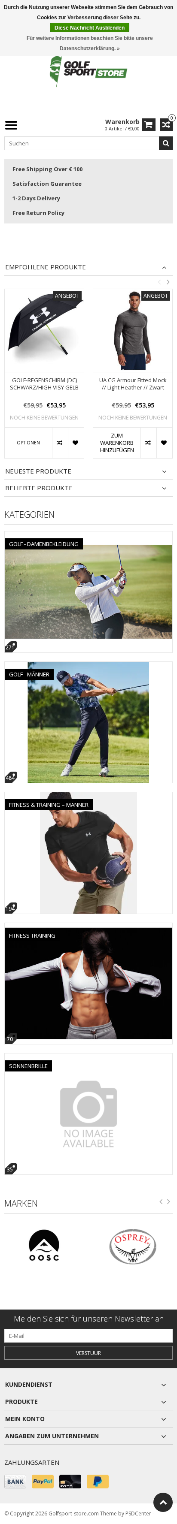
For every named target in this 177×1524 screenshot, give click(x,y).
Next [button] (168, 282)
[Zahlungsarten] (15, 1481)
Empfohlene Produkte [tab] (45, 267)
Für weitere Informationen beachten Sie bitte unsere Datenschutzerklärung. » (90, 43)
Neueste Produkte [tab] (38, 471)
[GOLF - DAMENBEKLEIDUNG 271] (88, 536)
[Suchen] (166, 143)
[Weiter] (169, 1203)
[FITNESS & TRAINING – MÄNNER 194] (88, 797)
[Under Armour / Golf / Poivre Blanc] (88, 70)
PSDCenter (138, 1513)
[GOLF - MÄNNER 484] (88, 666)
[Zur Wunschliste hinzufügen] (76, 443)
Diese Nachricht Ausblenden (90, 28)
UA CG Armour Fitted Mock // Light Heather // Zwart (133, 384)
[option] (44, 378)
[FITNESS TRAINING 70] (88, 927)
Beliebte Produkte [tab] (39, 488)
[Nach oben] (163, 1502)
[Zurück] (161, 1203)
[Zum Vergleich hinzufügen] (60, 443)
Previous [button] (159, 282)
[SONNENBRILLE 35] (88, 1058)
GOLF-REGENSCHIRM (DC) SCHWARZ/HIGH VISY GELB (44, 384)
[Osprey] (95, 1247)
